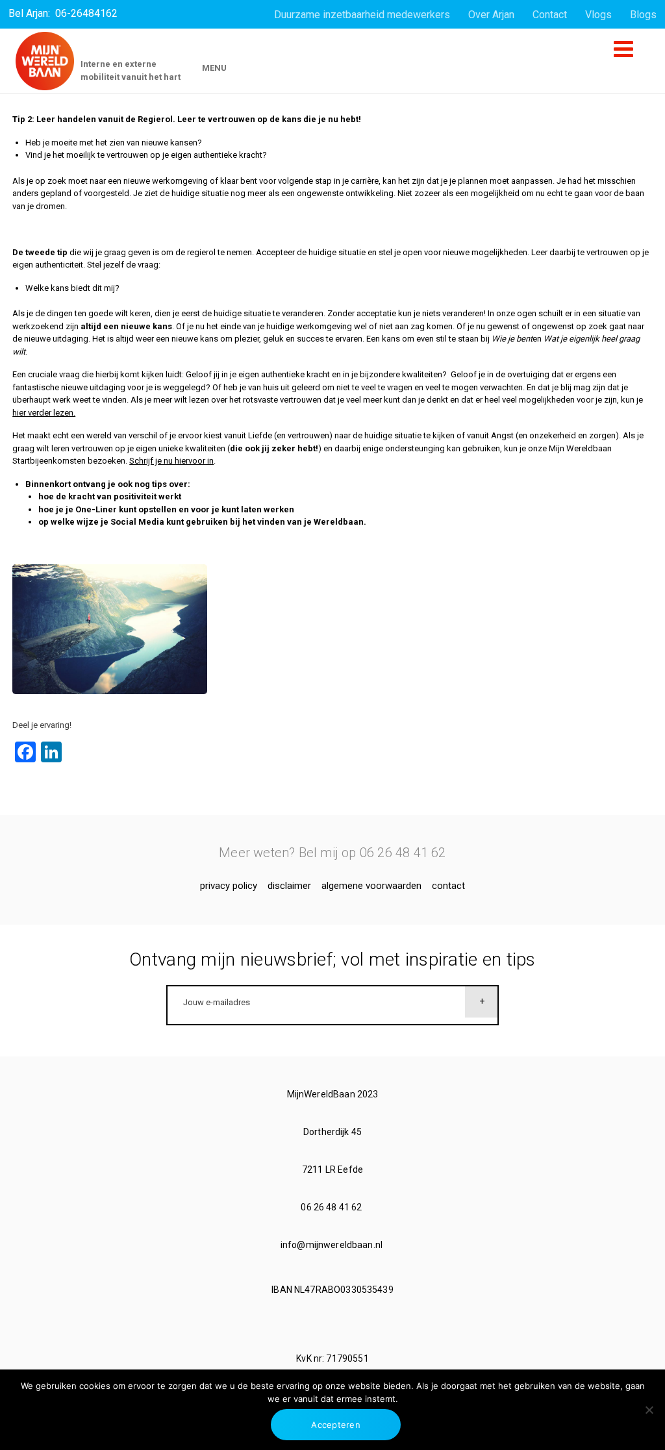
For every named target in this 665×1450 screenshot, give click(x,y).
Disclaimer (289, 886)
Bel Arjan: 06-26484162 (63, 13)
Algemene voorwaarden (371, 886)
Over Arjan (491, 14)
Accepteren (335, 1424)
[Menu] (623, 54)
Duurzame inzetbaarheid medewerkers (362, 14)
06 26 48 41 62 (332, 1207)
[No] (648, 1409)
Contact (550, 14)
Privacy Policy (228, 886)
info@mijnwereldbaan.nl (332, 1245)
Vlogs (598, 14)
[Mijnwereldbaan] (45, 61)
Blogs (643, 14)
